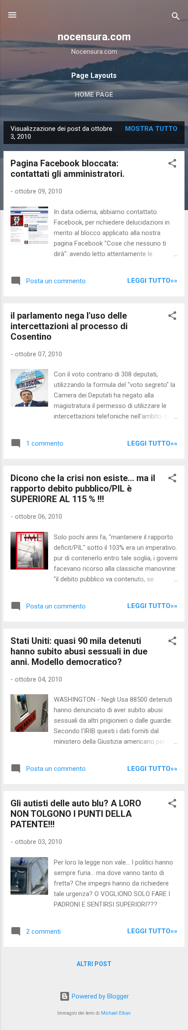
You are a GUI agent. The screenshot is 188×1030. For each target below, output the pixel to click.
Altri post (94, 963)
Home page (94, 94)
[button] (172, 165)
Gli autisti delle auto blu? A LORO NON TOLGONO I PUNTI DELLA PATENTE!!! (75, 814)
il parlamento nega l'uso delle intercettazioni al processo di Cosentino (69, 326)
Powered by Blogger (99, 996)
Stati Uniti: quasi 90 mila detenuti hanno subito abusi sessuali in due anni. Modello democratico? (78, 651)
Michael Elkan (116, 1013)
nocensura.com (94, 37)
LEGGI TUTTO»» (152, 281)
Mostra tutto (151, 129)
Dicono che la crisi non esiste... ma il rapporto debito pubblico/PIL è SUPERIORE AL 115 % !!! (82, 488)
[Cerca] (176, 17)
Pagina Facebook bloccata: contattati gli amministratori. (67, 168)
